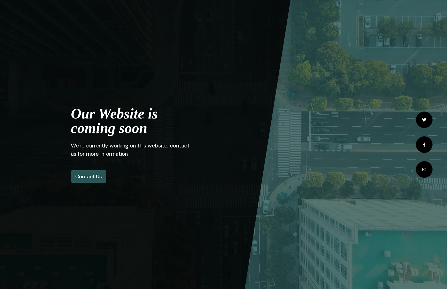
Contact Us (88, 176)
